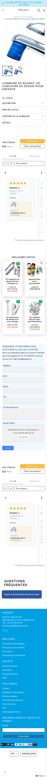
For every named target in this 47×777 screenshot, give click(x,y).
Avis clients (7, 670)
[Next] (41, 173)
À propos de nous (10, 674)
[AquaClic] (23, 10)
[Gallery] (23, 50)
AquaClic (26, 760)
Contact (5, 688)
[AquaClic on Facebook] (3, 631)
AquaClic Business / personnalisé (35, 281)
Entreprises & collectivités (13, 655)
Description (9, 103)
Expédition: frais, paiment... (13, 692)
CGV (4, 708)
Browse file (23, 437)
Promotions (7, 651)
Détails (6, 122)
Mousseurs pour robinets (13, 647)
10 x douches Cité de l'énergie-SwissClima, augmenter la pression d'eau (34, 319)
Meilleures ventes (23, 257)
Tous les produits (27, 17)
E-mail (5, 725)
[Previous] (6, 173)
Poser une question (32, 146)
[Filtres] (10, 163)
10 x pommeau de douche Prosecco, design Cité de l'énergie (12, 319)
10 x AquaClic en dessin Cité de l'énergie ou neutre (12, 281)
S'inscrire (23, 736)
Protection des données (12, 700)
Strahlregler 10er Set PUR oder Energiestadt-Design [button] (19, 213)
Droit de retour (9, 704)
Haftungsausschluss (11, 712)
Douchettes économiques (13, 643)
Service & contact (10, 666)
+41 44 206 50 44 (14, 623)
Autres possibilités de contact (15, 626)
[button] (13, 204)
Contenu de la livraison (16, 116)
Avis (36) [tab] (13, 156)
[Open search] (4, 163)
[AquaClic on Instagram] (6, 631)
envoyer (8, 448)
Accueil (16, 17)
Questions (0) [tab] (34, 156)
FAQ (4, 678)
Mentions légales (9, 696)
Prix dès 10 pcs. (10, 109)
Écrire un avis (32, 141)
